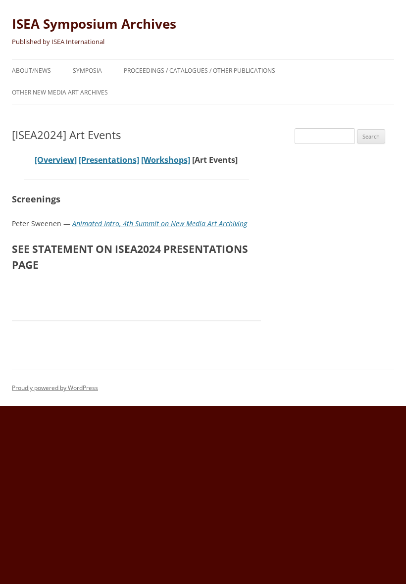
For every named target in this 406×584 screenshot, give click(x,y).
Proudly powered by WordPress (55, 388)
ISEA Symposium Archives (94, 24)
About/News (31, 70)
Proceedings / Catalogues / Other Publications (199, 70)
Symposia (87, 70)
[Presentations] (109, 159)
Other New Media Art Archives (60, 92)
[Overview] (56, 159)
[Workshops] (165, 159)
